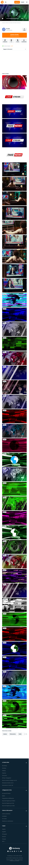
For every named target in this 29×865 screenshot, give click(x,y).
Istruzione (4, 775)
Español (4, 831)
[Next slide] (24, 733)
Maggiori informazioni (7, 48)
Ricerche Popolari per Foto (8, 802)
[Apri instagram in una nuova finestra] (9, 850)
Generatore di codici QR (7, 784)
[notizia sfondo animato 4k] (14, 299)
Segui (24, 30)
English (4, 828)
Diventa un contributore (7, 820)
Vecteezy (4, 767)
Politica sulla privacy (18, 859)
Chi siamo (4, 818)
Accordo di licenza (6, 792)
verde (20, 733)
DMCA (3, 795)
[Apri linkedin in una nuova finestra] (11, 850)
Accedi (22, 2)
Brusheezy (4, 765)
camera (5, 733)
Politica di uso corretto (14, 860)
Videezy (4, 770)
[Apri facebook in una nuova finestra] (7, 850)
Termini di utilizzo (9, 859)
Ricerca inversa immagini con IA (9, 779)
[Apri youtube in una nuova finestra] (20, 850)
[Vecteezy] (2, 2)
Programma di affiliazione (8, 797)
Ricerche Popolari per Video (8, 805)
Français (4, 838)
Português (4, 833)
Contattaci (4, 815)
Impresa (4, 772)
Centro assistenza (6, 813)
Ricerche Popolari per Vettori (8, 800)
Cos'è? (12, 46)
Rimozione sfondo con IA (7, 782)
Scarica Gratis (14, 35)
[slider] (12, 18)
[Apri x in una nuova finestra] (18, 850)
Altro (3, 840)
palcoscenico (13, 733)
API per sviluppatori (6, 777)
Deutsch (4, 836)
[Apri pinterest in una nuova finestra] (14, 850)
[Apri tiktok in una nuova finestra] (16, 850)
